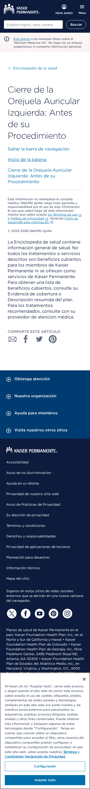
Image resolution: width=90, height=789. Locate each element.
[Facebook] (25, 613)
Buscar (76, 24)
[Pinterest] (53, 613)
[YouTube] (39, 613)
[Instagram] (67, 613)
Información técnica (23, 568)
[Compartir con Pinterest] (53, 339)
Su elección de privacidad (27, 515)
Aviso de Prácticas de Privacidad (33, 504)
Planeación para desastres (28, 557)
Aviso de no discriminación (28, 473)
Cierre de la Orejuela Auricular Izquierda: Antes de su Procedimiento (40, 176)
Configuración (45, 766)
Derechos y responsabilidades (31, 536)
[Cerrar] (84, 679)
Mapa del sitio (17, 578)
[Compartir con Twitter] (39, 339)
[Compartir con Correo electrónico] (12, 339)
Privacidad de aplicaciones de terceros (38, 547)
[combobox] (33, 24)
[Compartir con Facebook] (26, 339)
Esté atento (21, 39)
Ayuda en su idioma (22, 483)
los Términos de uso (63, 214)
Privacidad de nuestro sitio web (32, 494)
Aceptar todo (45, 780)
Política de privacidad (27, 218)
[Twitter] (11, 613)
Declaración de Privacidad (45, 756)
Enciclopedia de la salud (33, 68)
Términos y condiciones (25, 526)
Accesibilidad (17, 462)
